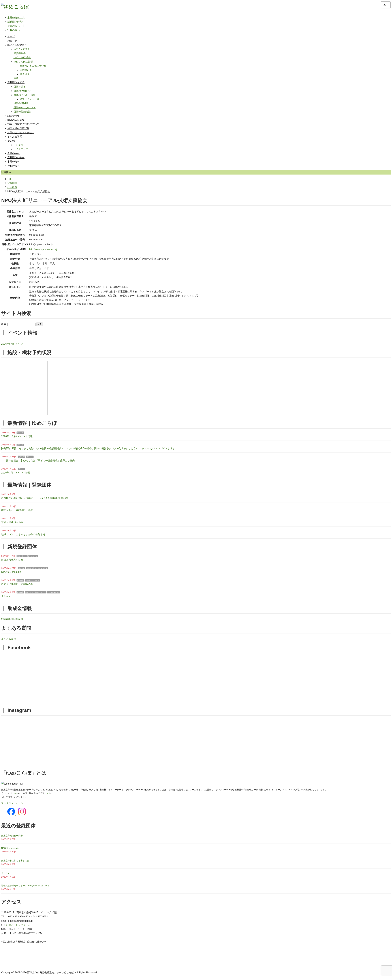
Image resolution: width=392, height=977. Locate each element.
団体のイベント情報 (24, 95)
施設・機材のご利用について (23, 124)
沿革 (15, 78)
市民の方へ (13, 161)
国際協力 (30, 568)
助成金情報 (13, 115)
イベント (30, 457)
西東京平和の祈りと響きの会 (17, 584)
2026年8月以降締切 (12, 619)
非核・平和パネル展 (12, 522)
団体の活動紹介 (22, 90)
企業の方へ (13, 153)
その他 (11, 140)
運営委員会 (19, 53)
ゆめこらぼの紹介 (17, 45)
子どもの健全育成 (41, 568)
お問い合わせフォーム (18, 925)
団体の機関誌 (20, 103)
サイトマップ (20, 149)
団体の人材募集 (15, 120)
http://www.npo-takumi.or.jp (43, 249)
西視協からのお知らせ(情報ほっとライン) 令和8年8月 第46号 (34, 498)
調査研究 (24, 74)
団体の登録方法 (22, 111)
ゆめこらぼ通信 (22, 57)
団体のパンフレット (24, 107)
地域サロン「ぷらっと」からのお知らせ (23, 534)
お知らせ (12, 41)
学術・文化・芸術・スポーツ (27, 556)
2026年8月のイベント (13, 343)
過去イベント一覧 (29, 99)
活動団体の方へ (15, 157)
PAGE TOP (381, 945)
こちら (15, 793)
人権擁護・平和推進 (32, 580)
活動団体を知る (15, 82)
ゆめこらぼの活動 (23, 61)
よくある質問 (14, 136)
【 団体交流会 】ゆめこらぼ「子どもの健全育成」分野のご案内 (38, 460)
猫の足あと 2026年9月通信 (17, 510)
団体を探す (19, 86)
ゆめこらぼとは (22, 49)
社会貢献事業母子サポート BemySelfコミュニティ (25, 885)
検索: (4, 324)
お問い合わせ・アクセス (20, 132)
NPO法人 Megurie (11, 572)
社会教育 (22, 568)
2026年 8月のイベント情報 (17, 436)
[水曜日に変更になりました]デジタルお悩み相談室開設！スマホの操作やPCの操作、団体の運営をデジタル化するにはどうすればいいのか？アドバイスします (88, 448)
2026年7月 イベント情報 (15, 472)
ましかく (6, 596)
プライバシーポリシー (13, 803)
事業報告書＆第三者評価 (33, 66)
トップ (11, 36)
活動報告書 (26, 70)
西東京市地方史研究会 (13, 560)
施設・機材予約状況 (18, 128)
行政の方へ (13, 165)
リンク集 (18, 145)
